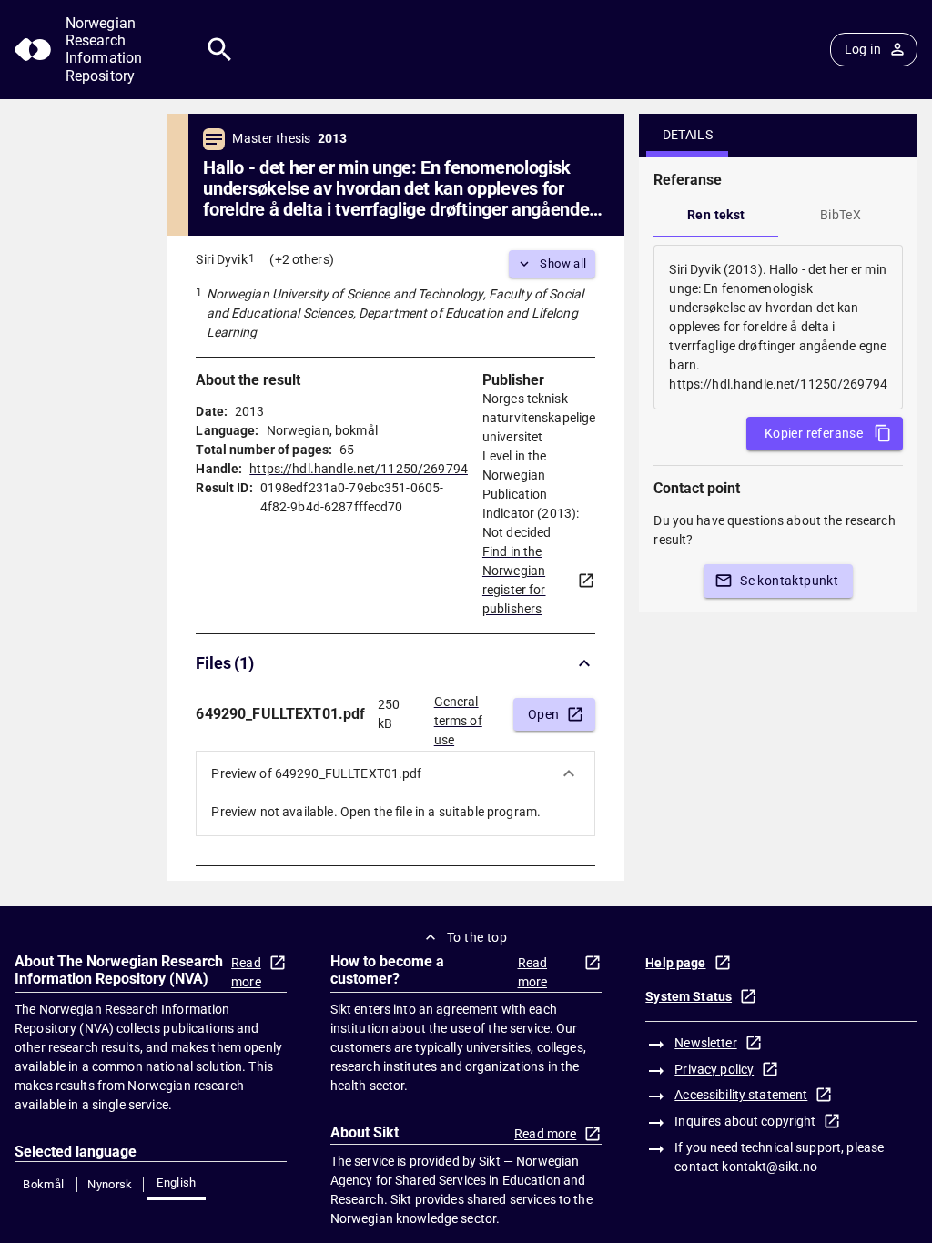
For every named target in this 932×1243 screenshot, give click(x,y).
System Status (688, 996)
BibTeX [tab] (840, 214)
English (177, 1182)
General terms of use (458, 715)
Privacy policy (714, 1069)
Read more (246, 972)
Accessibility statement (740, 1094)
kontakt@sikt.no (769, 1166)
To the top (477, 937)
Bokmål (43, 1184)
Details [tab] (688, 134)
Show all (563, 263)
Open (544, 714)
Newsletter (705, 1043)
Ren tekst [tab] (716, 214)
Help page (675, 962)
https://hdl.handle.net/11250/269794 (358, 468)
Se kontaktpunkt (789, 580)
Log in (863, 49)
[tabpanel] (778, 327)
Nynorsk (110, 1184)
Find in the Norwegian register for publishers (514, 580)
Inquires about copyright (745, 1121)
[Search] (220, 49)
